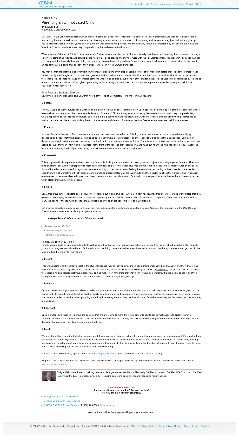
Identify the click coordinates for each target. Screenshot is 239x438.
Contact (205, 426)
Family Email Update (106, 353)
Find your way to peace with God (61, 396)
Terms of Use (191, 426)
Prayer (189, 4)
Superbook (165, 4)
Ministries (178, 4)
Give (198, 4)
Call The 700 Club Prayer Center (61, 405)
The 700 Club (136, 4)
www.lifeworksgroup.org (53, 364)
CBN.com (46, 36)
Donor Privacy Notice (170, 426)
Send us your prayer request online (62, 401)
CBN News (151, 4)
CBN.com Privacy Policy (143, 426)
